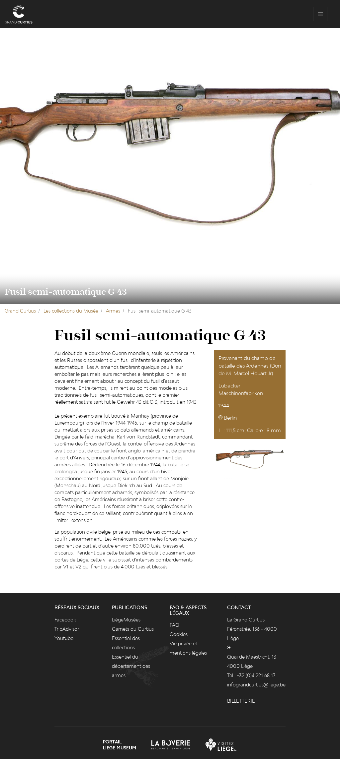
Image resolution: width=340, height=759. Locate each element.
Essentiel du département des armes (131, 666)
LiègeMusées (126, 619)
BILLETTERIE (241, 701)
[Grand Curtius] (19, 14)
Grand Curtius (20, 311)
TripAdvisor (66, 629)
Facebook (65, 619)
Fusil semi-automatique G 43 (66, 292)
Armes (113, 311)
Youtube (63, 638)
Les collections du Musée (70, 311)
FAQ (174, 625)
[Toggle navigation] (320, 14)
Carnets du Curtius (133, 629)
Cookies (179, 634)
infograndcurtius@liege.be (256, 684)
